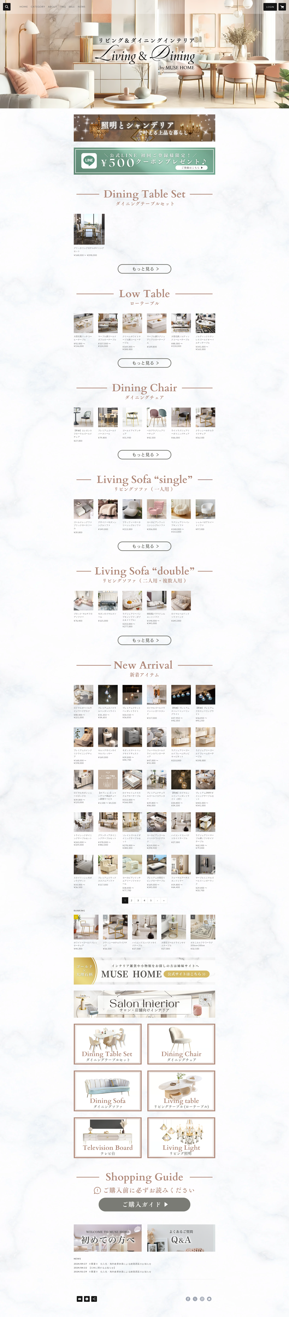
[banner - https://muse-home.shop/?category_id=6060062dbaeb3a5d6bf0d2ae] (181, 1044)
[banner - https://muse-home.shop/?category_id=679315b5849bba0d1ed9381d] (144, 194)
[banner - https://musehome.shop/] (144, 971)
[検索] (7, 7)
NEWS (81, 6)
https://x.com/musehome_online (195, 1299)
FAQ (63, 6)
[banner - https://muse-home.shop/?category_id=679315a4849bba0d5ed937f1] (144, 128)
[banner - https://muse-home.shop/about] (144, 1191)
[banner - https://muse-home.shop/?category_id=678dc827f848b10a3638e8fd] (108, 1137)
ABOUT (52, 6)
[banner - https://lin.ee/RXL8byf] (144, 161)
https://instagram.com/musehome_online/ (202, 1299)
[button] (270, 7)
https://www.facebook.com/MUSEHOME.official (188, 1299)
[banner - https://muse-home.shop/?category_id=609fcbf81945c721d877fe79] (108, 1044)
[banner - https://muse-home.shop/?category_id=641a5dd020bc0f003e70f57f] (144, 1004)
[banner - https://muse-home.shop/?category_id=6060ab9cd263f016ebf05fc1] (144, 479)
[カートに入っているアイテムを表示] (282, 7)
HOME (24, 6)
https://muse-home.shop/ (209, 1299)
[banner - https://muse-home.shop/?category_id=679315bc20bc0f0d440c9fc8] (144, 388)
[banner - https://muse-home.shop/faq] (181, 1238)
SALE (72, 6)
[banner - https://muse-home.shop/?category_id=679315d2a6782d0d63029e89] (144, 293)
